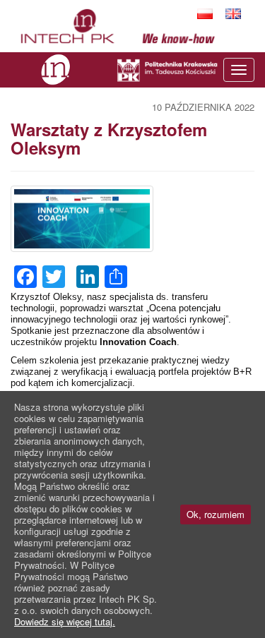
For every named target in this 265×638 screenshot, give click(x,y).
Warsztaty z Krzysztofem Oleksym (109, 138)
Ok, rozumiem (216, 514)
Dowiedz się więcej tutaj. (64, 621)
